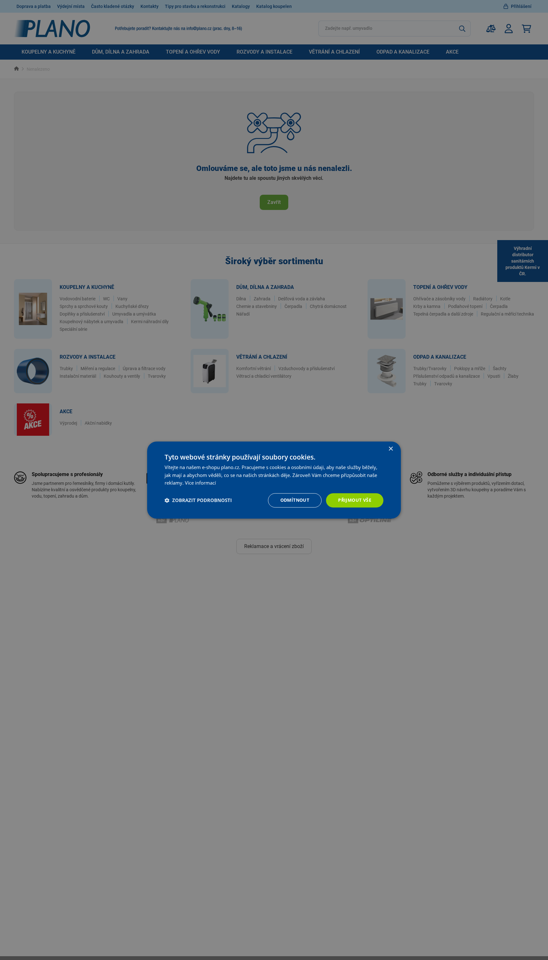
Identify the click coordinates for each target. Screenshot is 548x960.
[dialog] (274, 480)
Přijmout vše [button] (354, 500)
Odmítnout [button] (295, 500)
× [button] (390, 449)
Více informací (200, 483)
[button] (198, 500)
